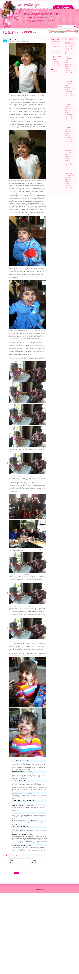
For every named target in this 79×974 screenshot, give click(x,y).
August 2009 (68, 127)
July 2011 (68, 85)
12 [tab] (33, 475)
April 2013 (68, 70)
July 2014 (68, 66)
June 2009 (68, 131)
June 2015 (68, 64)
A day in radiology (55, 59)
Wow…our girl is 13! (56, 41)
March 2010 (68, 112)
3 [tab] (23, 475)
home (57, 7)
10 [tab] (31, 475)
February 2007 (69, 187)
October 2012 (69, 72)
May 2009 (68, 133)
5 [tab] (25, 475)
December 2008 (69, 144)
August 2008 (68, 152)
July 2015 (68, 62)
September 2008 (69, 150)
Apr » (69, 51)
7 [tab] (27, 475)
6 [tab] (26, 475)
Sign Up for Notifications (30, 32)
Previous (7, 463)
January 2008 (69, 167)
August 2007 (68, 177)
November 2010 (69, 98)
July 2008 (68, 154)
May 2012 (68, 79)
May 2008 (68, 158)
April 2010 (68, 110)
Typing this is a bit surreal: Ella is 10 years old (55, 48)
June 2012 (68, 77)
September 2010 (69, 100)
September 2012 (69, 75)
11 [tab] (32, 475)
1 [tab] (21, 475)
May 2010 (68, 108)
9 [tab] (29, 475)
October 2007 (69, 173)
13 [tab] (34, 475)
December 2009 (69, 118)
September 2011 (69, 83)
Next (47, 463)
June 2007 (68, 181)
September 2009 (69, 125)
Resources (54, 73)
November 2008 (69, 146)
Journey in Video (9, 33)
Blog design (37, 889)
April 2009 (68, 135)
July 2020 (68, 56)
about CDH (65, 7)
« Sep (66, 51)
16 (66, 46)
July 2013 (68, 68)
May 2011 (68, 87)
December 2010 (69, 95)
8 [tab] (28, 475)
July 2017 (68, 60)
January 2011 (69, 93)
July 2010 (68, 104)
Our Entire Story (28, 31)
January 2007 (69, 190)
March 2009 (68, 137)
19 (71, 46)
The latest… (12, 39)
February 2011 (69, 91)
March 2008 (68, 162)
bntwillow (14, 845)
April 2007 (68, 185)
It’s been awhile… (55, 61)
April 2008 (68, 160)
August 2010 (68, 102)
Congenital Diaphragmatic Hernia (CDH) (38, 16)
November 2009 (69, 121)
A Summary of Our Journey (11, 32)
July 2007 (68, 179)
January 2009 (69, 141)
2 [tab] (22, 475)
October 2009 (69, 123)
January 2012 (69, 81)
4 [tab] (24, 475)
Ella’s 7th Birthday (55, 63)
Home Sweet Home (56, 54)
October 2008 (69, 148)
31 (68, 49)
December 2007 (69, 169)
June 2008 (68, 156)
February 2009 (69, 139)
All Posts (17, 41)
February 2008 (69, 164)
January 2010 (69, 116)
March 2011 (68, 89)
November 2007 (69, 171)
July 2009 (68, 129)
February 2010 (69, 114)
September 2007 (69, 175)
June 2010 (68, 106)
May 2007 (68, 183)
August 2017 (68, 58)
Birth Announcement (10, 31)
